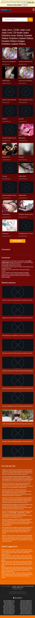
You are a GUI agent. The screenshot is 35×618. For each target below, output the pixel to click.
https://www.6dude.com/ (9, 603)
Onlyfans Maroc (6, 80)
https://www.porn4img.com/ (26, 612)
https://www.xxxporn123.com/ (9, 611)
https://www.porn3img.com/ (26, 611)
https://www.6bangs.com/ (9, 602)
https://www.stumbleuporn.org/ (26, 613)
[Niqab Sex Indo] (9, 154)
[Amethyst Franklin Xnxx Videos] (9, 135)
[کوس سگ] (9, 173)
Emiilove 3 (4, 119)
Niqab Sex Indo (6, 157)
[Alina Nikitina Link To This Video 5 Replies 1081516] (26, 231)
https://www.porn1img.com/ (26, 609)
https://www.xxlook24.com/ (9, 613)
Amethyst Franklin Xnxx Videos (10, 138)
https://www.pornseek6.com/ (26, 605)
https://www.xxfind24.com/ (9, 612)
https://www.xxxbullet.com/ (9, 609)
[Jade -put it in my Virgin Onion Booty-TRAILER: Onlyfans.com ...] (9, 59)
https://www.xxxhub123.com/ (9, 610)
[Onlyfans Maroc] (9, 78)
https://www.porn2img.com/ (26, 610)
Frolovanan (21, 157)
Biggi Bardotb (22, 138)
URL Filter (14, 587)
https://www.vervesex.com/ (9, 608)
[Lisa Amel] (26, 116)
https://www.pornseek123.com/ (26, 603)
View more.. (17, 241)
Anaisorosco (5, 233)
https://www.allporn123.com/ (26, 607)
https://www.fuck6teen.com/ (26, 602)
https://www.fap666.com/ (9, 605)
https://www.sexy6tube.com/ (26, 601)
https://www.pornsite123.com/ (9, 606)
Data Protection (30, 586)
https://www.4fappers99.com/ (9, 601)
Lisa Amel (21, 119)
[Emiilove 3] (9, 116)
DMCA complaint (6, 277)
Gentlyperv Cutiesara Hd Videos (27, 214)
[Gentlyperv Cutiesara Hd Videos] (26, 212)
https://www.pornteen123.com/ (26, 606)
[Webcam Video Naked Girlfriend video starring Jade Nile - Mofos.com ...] (9, 97)
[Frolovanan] (26, 154)
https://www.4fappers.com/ (9, 600)
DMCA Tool (20, 587)
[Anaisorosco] (9, 231)
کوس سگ (4, 176)
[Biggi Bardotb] (26, 135)
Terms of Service (21, 586)
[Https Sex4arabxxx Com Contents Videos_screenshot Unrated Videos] (9, 192)
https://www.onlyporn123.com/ (26, 608)
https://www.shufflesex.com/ (9, 607)
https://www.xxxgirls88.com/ (26, 600)
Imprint (14, 586)
